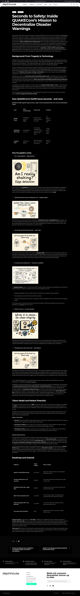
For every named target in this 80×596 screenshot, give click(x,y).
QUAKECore (25, 187)
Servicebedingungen (31, 578)
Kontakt (28, 574)
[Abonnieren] (69, 581)
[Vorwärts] (53, 1)
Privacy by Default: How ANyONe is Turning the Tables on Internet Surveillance (22, 549)
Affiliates (28, 572)
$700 (24, 142)
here (54, 192)
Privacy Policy (29, 581)
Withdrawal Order (31, 583)
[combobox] (71, 1)
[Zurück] (26, 1)
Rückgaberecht (30, 576)
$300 (24, 120)
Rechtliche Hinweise (31, 579)
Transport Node (40, 252)
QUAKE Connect (18, 287)
